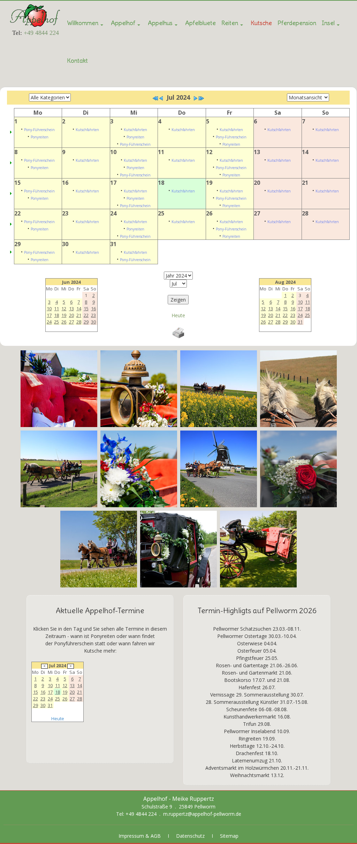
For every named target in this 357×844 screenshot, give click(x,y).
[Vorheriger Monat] (161, 98)
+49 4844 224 (41, 32)
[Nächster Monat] (195, 98)
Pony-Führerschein (39, 129)
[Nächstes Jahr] (201, 98)
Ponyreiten (39, 137)
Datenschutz (190, 835)
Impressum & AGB (140, 835)
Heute (178, 315)
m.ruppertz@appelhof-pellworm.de (202, 814)
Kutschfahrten (87, 129)
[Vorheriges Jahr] (155, 98)
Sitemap (229, 835)
